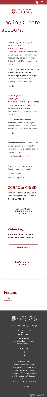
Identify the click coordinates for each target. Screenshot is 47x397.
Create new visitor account (23, 263)
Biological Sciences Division (24, 367)
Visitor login (22, 247)
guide (11, 86)
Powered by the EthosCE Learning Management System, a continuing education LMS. (37, 395)
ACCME (24, 379)
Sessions (8, 300)
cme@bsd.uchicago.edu (19, 156)
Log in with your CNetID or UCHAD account (23, 211)
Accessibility (24, 387)
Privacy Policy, (15, 173)
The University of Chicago (27, 326)
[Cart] (36, 3)
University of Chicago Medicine (24, 373)
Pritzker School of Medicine (24, 365)
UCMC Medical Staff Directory (24, 376)
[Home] (23, 10)
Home (7, 298)
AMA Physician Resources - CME (24, 382)
